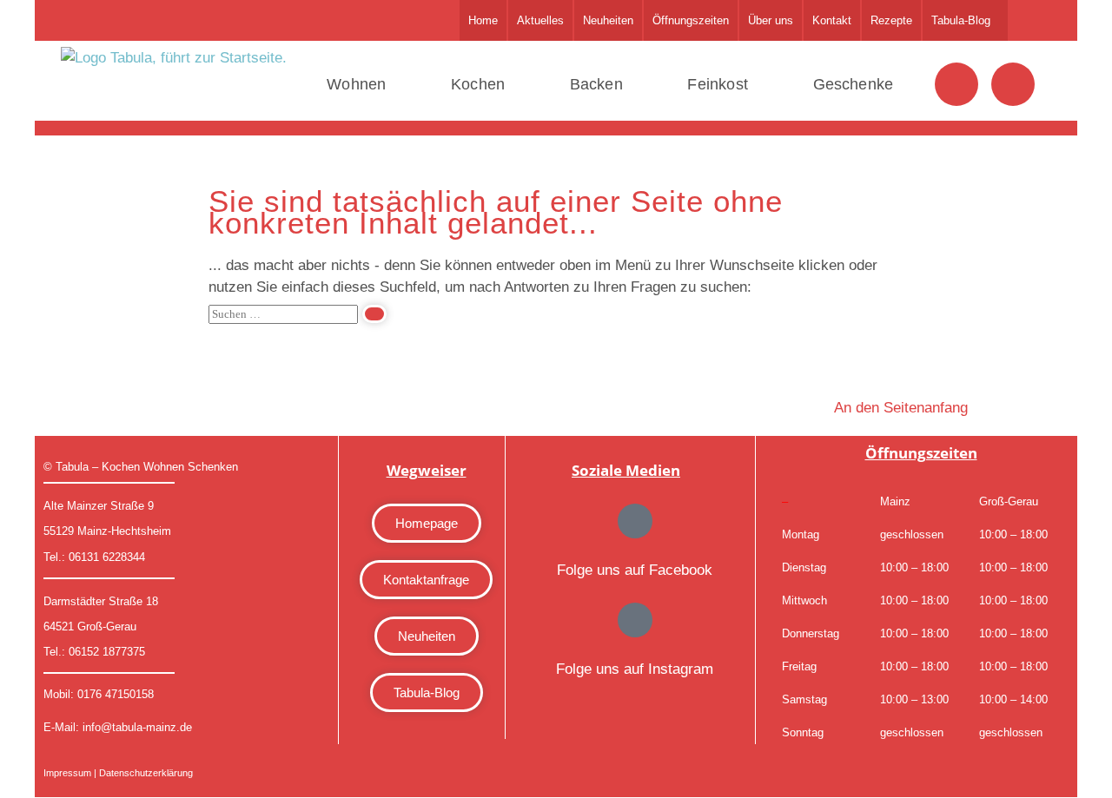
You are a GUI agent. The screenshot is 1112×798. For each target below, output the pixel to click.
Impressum (67, 773)
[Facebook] (956, 84)
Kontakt (831, 20)
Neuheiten (608, 20)
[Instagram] (1013, 84)
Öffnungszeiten (690, 20)
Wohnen (356, 84)
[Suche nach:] (297, 313)
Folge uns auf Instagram (634, 669)
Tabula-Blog (960, 20)
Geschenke (852, 84)
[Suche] (374, 314)
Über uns (770, 20)
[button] (965, 20)
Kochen (478, 84)
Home (483, 20)
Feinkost (717, 84)
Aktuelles (540, 20)
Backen (596, 84)
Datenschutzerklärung (146, 773)
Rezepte (891, 20)
